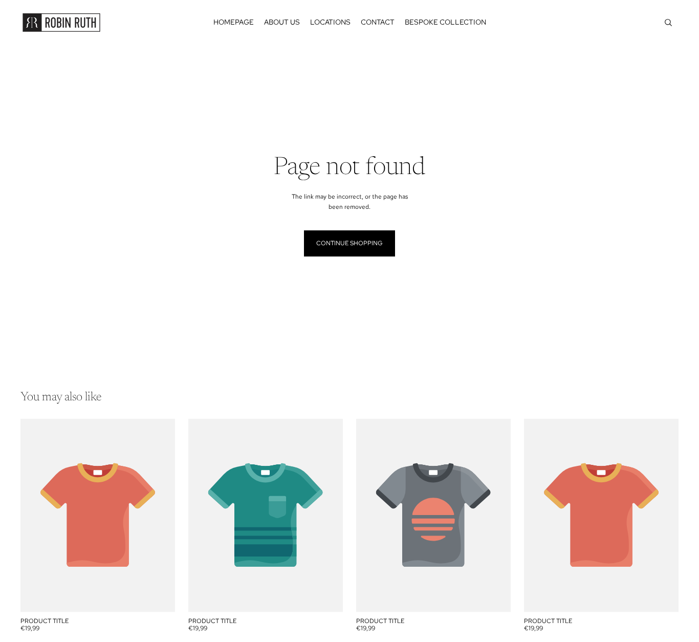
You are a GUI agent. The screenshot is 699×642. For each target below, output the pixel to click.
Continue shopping (349, 243)
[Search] (668, 22)
